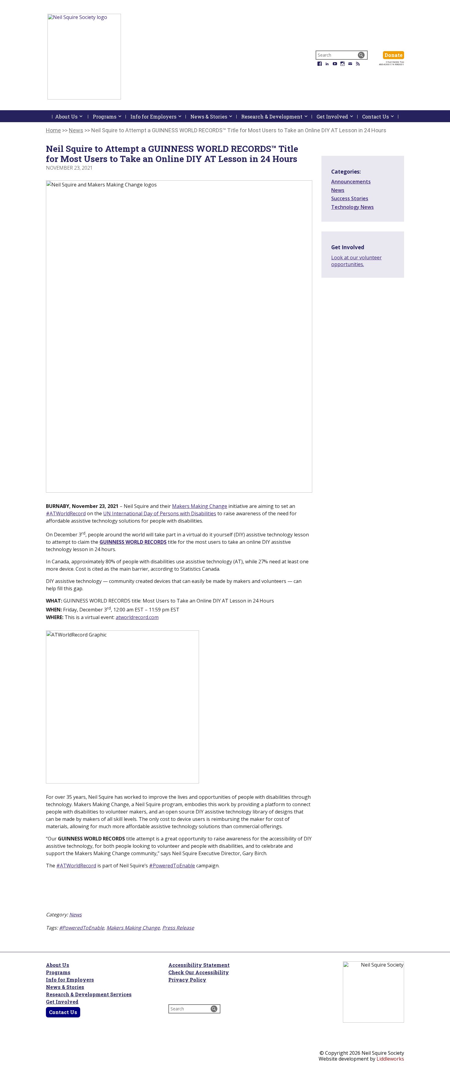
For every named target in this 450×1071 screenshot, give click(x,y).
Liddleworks (390, 1058)
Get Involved (62, 1001)
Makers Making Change (199, 506)
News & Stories (65, 987)
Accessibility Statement (199, 965)
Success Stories (349, 198)
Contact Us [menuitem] (380, 116)
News (75, 914)
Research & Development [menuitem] (276, 116)
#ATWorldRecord (66, 513)
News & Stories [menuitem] (213, 116)
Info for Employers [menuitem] (158, 116)
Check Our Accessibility (198, 972)
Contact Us (63, 1012)
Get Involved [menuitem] (337, 116)
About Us (57, 965)
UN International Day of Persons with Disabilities (159, 513)
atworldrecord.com (137, 617)
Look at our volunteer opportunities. (356, 261)
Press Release (178, 927)
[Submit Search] (361, 55)
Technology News (352, 207)
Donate (394, 54)
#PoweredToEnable (172, 865)
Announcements (351, 181)
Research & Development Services (89, 994)
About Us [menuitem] (71, 117)
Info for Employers (70, 979)
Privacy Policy (187, 979)
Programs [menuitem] (109, 116)
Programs (58, 972)
